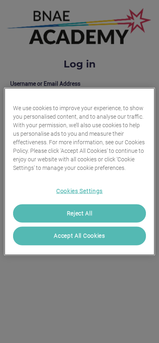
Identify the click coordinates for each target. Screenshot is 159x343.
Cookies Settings (79, 191)
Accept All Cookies (79, 235)
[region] (79, 172)
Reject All (80, 213)
